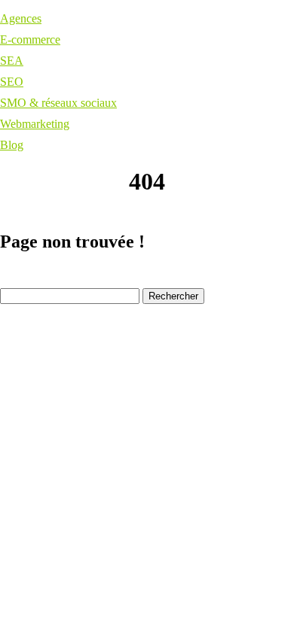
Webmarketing (34, 123)
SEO (11, 81)
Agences (20, 18)
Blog (11, 144)
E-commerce (30, 39)
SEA (11, 60)
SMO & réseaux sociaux (58, 102)
